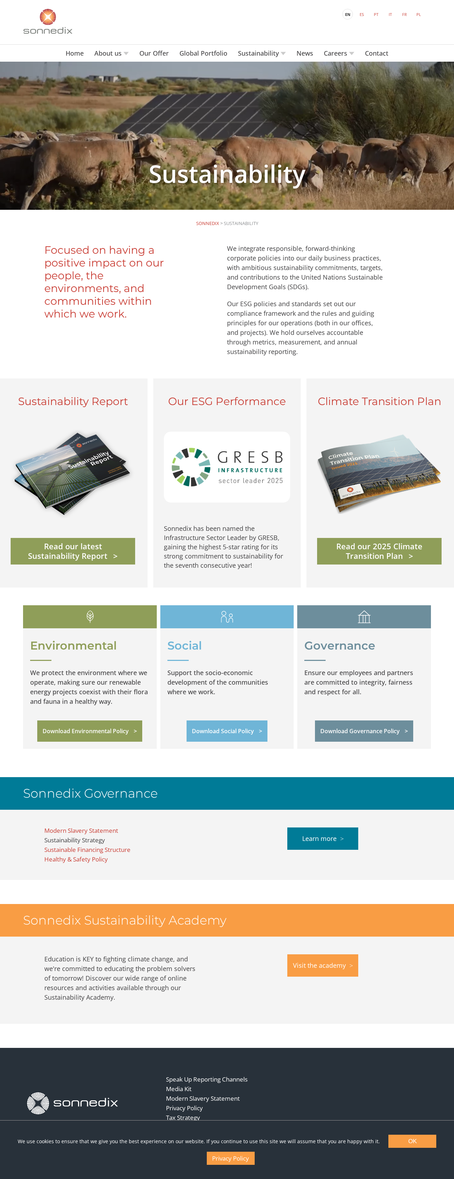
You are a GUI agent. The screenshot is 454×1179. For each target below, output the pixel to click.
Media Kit (179, 1089)
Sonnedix (207, 223)
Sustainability (259, 53)
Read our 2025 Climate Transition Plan (379, 551)
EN (347, 14)
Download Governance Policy (360, 731)
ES (362, 14)
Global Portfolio (203, 53)
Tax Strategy (183, 1118)
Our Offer (154, 53)
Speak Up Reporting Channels (207, 1079)
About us (108, 53)
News (305, 53)
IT (390, 14)
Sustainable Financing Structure (87, 850)
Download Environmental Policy (86, 731)
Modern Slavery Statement (81, 830)
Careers (336, 53)
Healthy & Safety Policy (76, 859)
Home (75, 53)
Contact (376, 53)
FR (404, 14)
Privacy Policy (184, 1108)
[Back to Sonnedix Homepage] (48, 21)
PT (376, 14)
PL (418, 14)
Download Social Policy (223, 731)
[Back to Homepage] (72, 1103)
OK (412, 1141)
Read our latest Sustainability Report (67, 551)
